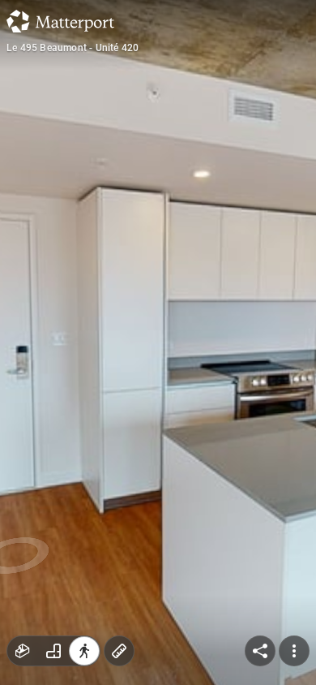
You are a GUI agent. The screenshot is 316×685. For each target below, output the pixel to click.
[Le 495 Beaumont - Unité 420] (158, 342)
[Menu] (294, 650)
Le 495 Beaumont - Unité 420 (72, 48)
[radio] (22, 651)
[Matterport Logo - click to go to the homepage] (60, 21)
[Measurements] (119, 650)
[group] (53, 650)
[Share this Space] (260, 650)
